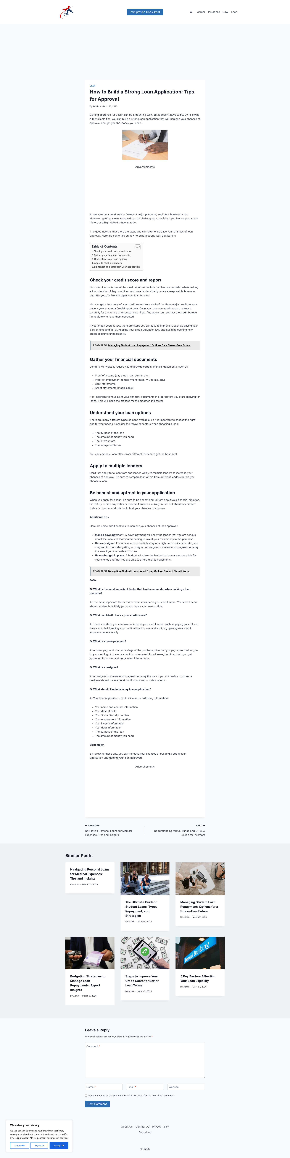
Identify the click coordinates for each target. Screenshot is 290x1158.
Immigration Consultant (145, 12)
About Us (127, 1126)
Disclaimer (145, 1132)
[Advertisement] (145, 57)
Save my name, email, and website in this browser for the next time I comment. (131, 1095)
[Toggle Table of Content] (136, 246)
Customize (19, 1145)
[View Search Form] (191, 12)
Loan (234, 11)
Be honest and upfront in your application (117, 266)
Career (201, 11)
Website (174, 1086)
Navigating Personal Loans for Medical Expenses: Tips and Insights (108, 830)
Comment (93, 1046)
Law (225, 11)
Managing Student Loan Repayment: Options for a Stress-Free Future (199, 906)
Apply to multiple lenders (108, 263)
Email (132, 1086)
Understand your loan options (110, 259)
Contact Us (142, 1126)
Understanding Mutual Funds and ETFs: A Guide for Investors (179, 830)
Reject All (39, 1145)
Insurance (214, 11)
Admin (96, 106)
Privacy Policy (160, 1126)
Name (91, 1086)
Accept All (59, 1145)
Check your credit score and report (112, 251)
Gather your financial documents (112, 255)
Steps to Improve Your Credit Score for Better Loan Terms (142, 981)
